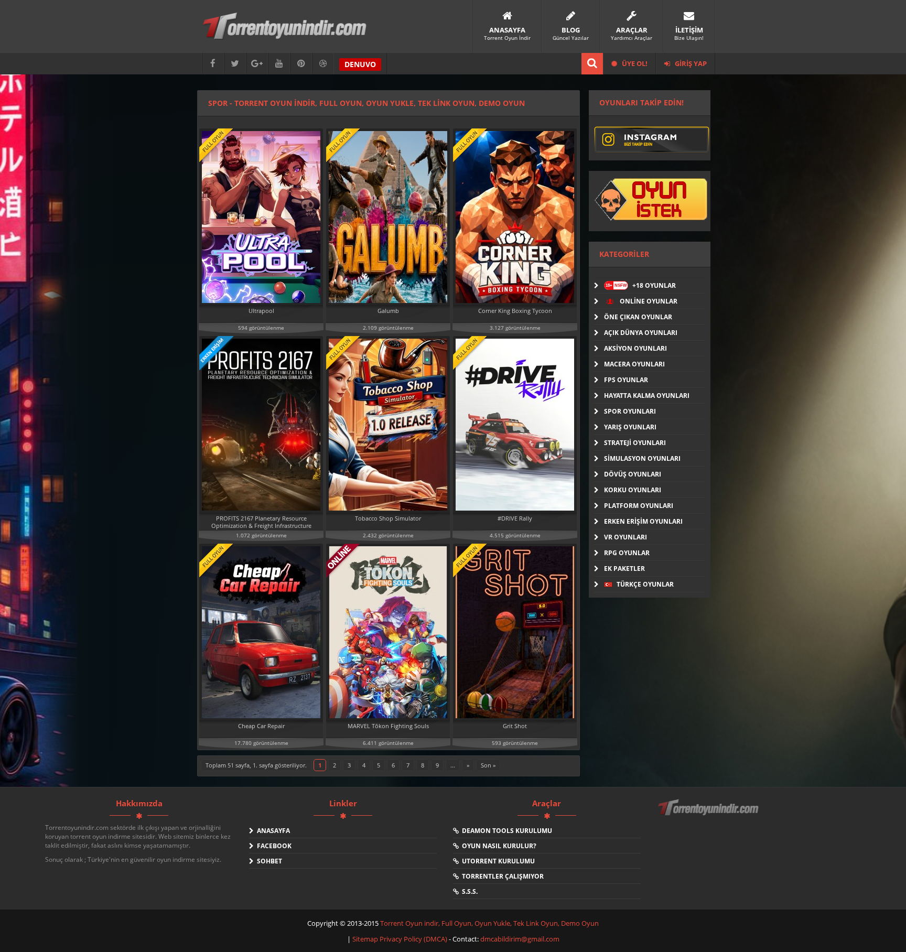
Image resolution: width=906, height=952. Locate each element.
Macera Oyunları (634, 364)
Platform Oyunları (638, 505)
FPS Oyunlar (626, 379)
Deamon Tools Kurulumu (505, 830)
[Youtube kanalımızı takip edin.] (279, 63)
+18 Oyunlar (641, 285)
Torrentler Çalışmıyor (501, 876)
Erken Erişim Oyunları (643, 521)
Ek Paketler (624, 568)
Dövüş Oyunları (632, 474)
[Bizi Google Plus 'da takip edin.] (257, 63)
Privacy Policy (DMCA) (413, 939)
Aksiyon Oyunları (635, 348)
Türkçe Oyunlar (644, 584)
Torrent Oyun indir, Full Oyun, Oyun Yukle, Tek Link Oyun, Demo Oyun (489, 923)
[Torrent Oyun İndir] (709, 814)
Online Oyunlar (647, 301)
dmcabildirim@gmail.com (519, 939)
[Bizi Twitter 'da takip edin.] (235, 63)
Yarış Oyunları (630, 427)
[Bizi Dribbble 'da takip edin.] (323, 63)
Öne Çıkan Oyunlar (638, 316)
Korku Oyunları (632, 489)
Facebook (273, 845)
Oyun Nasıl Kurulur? (497, 845)
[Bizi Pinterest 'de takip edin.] (301, 63)
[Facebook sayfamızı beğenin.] (213, 63)
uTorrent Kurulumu (497, 861)
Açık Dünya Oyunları (640, 332)
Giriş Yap (690, 63)
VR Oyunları (625, 537)
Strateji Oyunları (635, 442)
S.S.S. (468, 891)
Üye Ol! (634, 63)
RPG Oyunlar (627, 552)
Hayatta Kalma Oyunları (646, 395)
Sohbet (268, 861)
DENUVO (360, 64)
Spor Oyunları (630, 411)
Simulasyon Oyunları (642, 458)
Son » (488, 765)
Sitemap (366, 939)
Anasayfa (272, 830)
